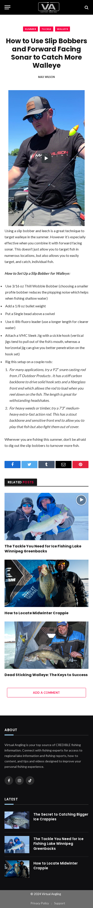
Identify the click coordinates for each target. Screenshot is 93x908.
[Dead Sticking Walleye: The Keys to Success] (46, 645)
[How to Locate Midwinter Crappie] (46, 583)
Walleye (62, 29)
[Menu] (7, 7)
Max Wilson (46, 77)
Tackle (46, 29)
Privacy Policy (40, 903)
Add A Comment (46, 692)
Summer (30, 29)
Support (59, 903)
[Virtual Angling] (48, 7)
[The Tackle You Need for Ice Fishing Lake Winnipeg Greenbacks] (46, 516)
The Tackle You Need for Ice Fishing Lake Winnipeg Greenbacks (43, 549)
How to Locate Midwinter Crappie (36, 613)
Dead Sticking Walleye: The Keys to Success (46, 674)
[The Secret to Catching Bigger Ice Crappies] (17, 820)
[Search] (86, 7)
